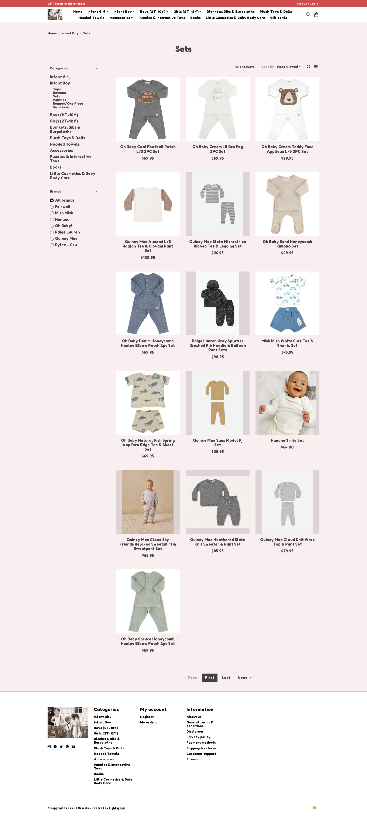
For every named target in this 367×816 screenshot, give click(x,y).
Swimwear (61, 107)
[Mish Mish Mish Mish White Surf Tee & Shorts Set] (287, 303)
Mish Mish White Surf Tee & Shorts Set (287, 343)
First (209, 677)
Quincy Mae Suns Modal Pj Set (218, 442)
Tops (57, 89)
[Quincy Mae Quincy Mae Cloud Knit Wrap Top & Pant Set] (287, 502)
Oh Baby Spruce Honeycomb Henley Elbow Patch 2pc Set (148, 641)
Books (195, 18)
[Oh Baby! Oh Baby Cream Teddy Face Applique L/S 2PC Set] (287, 109)
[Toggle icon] (308, 14)
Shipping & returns (201, 748)
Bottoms (59, 92)
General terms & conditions (199, 724)
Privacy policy (198, 737)
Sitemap (192, 759)
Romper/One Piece (68, 103)
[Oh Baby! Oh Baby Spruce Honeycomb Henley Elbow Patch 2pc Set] (148, 601)
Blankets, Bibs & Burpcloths (231, 12)
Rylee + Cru (66, 245)
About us (193, 717)
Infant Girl (60, 77)
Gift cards (278, 18)
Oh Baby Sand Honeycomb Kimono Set (287, 243)
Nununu (62, 219)
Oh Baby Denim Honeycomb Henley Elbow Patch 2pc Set (148, 343)
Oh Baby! (63, 226)
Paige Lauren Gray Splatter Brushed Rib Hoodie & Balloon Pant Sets (217, 345)
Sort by (268, 67)
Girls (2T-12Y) (64, 121)
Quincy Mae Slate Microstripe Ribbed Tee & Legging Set (217, 243)
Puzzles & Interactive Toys (161, 18)
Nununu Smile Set (287, 440)
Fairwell (63, 206)
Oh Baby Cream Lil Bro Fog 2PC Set (217, 149)
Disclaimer (195, 731)
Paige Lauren (67, 232)
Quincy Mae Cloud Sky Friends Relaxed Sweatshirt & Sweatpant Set (148, 544)
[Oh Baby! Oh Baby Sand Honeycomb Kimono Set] (287, 204)
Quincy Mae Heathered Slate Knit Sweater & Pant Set (217, 541)
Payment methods (201, 742)
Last (226, 677)
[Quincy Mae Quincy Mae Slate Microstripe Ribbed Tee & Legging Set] (218, 204)
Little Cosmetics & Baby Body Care (235, 18)
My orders (148, 722)
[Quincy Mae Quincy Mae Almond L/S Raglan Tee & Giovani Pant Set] (148, 204)
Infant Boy (70, 33)
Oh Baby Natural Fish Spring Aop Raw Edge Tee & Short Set (148, 445)
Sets (56, 96)
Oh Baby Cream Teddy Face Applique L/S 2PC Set (287, 149)
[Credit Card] (314, 808)
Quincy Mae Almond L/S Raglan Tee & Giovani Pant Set (148, 246)
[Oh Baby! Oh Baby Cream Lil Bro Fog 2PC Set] (218, 109)
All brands (65, 200)
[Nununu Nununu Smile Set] (287, 403)
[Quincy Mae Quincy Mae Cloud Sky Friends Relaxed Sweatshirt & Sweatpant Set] (148, 502)
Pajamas (59, 100)
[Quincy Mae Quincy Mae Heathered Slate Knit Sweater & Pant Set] (218, 502)
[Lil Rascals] (55, 14)
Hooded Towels (91, 18)
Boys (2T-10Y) (64, 115)
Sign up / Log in (307, 3)
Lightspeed (117, 808)
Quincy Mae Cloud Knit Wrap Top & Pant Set (287, 541)
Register (147, 717)
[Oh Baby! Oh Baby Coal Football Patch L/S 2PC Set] (148, 109)
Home (77, 12)
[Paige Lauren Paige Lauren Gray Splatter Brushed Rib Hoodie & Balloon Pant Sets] (218, 303)
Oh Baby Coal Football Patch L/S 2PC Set (148, 149)
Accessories (61, 150)
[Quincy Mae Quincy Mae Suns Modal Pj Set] (218, 403)
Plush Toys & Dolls (276, 12)
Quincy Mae (66, 238)
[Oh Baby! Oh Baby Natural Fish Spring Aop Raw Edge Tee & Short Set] (148, 403)
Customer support (201, 754)
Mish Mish (64, 213)
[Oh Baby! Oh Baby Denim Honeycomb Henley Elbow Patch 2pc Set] (148, 303)
